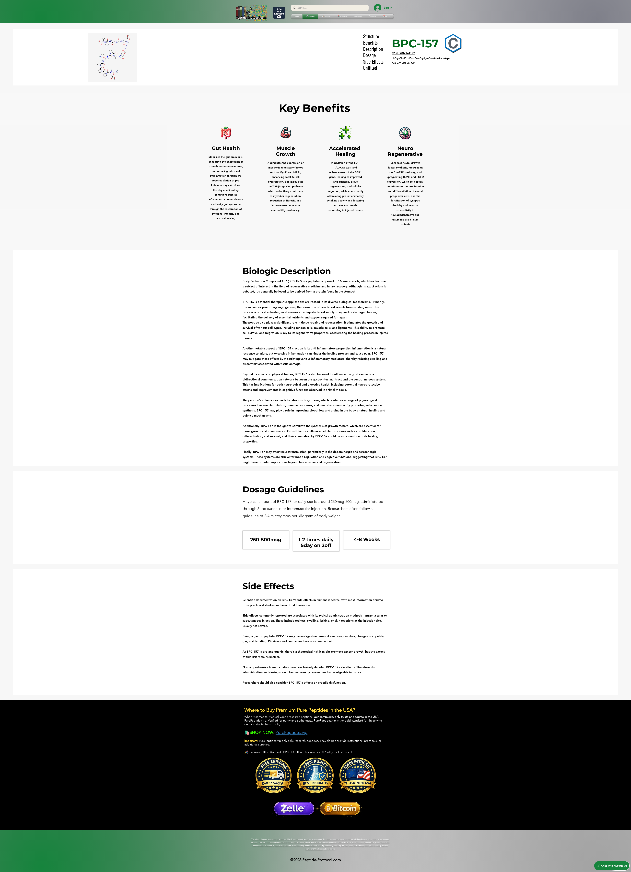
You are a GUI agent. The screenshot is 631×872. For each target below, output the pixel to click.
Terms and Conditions (314, 849)
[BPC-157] (453, 43)
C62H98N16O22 (403, 53)
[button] (326, 16)
